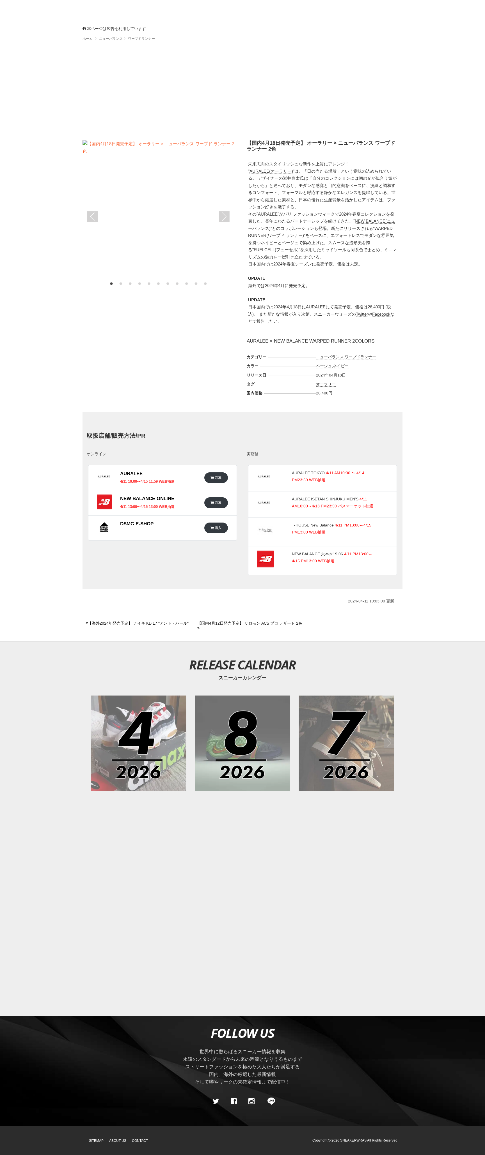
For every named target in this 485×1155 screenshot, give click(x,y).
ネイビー (341, 366)
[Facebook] (233, 1101)
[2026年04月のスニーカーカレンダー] (138, 743)
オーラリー (326, 384)
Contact (140, 1141)
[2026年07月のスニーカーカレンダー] (346, 743)
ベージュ (324, 366)
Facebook (381, 314)
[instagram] (251, 1101)
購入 (217, 528)
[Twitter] (216, 1101)
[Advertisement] (242, 92)
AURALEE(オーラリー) (271, 171)
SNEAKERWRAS (353, 1140)
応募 (217, 477)
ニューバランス (330, 357)
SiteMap (96, 1141)
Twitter (362, 314)
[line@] (269, 1101)
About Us (117, 1141)
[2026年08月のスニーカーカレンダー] (242, 743)
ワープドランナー (360, 357)
